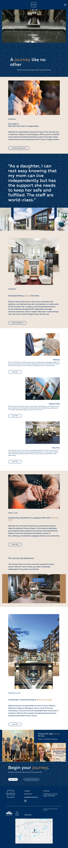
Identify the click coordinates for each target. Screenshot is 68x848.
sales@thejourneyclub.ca (31, 797)
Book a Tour (13, 779)
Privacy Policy (28, 814)
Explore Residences (17, 323)
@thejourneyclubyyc (51, 739)
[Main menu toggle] (65, 5)
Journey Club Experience (19, 148)
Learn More (15, 372)
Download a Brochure (31, 779)
